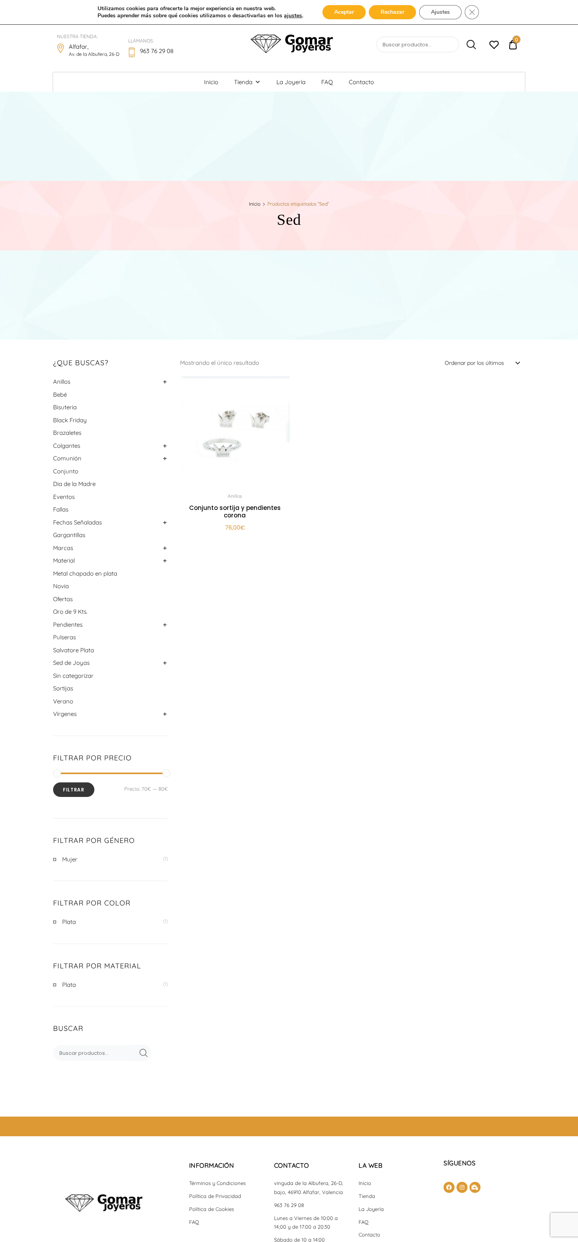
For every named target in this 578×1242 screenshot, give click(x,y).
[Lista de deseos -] (494, 46)
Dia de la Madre (74, 484)
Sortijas (63, 688)
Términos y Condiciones (217, 1183)
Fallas (60, 509)
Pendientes (68, 624)
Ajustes (440, 12)
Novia (61, 586)
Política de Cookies (211, 1209)
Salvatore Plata (73, 650)
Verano (63, 701)
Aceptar (344, 12)
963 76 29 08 (289, 1205)
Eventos (64, 496)
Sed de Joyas (71, 662)
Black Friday (70, 420)
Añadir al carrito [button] (235, 545)
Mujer (69, 859)
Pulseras (64, 637)
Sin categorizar (73, 675)
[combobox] (482, 362)
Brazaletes (67, 432)
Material (64, 560)
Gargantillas (69, 535)
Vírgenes (65, 714)
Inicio (211, 82)
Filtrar (74, 789)
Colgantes (66, 445)
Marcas (63, 548)
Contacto (361, 82)
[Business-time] (474, 1187)
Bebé (60, 394)
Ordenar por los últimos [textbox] (474, 362)
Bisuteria (65, 407)
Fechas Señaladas (77, 522)
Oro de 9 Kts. (70, 611)
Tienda (243, 82)
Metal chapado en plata (85, 573)
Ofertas (63, 599)
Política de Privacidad (215, 1196)
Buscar (468, 45)
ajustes (293, 15)
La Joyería (291, 82)
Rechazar (392, 12)
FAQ (327, 82)
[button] (279, 387)
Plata (69, 922)
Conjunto (65, 471)
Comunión (67, 458)
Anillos (61, 381)
